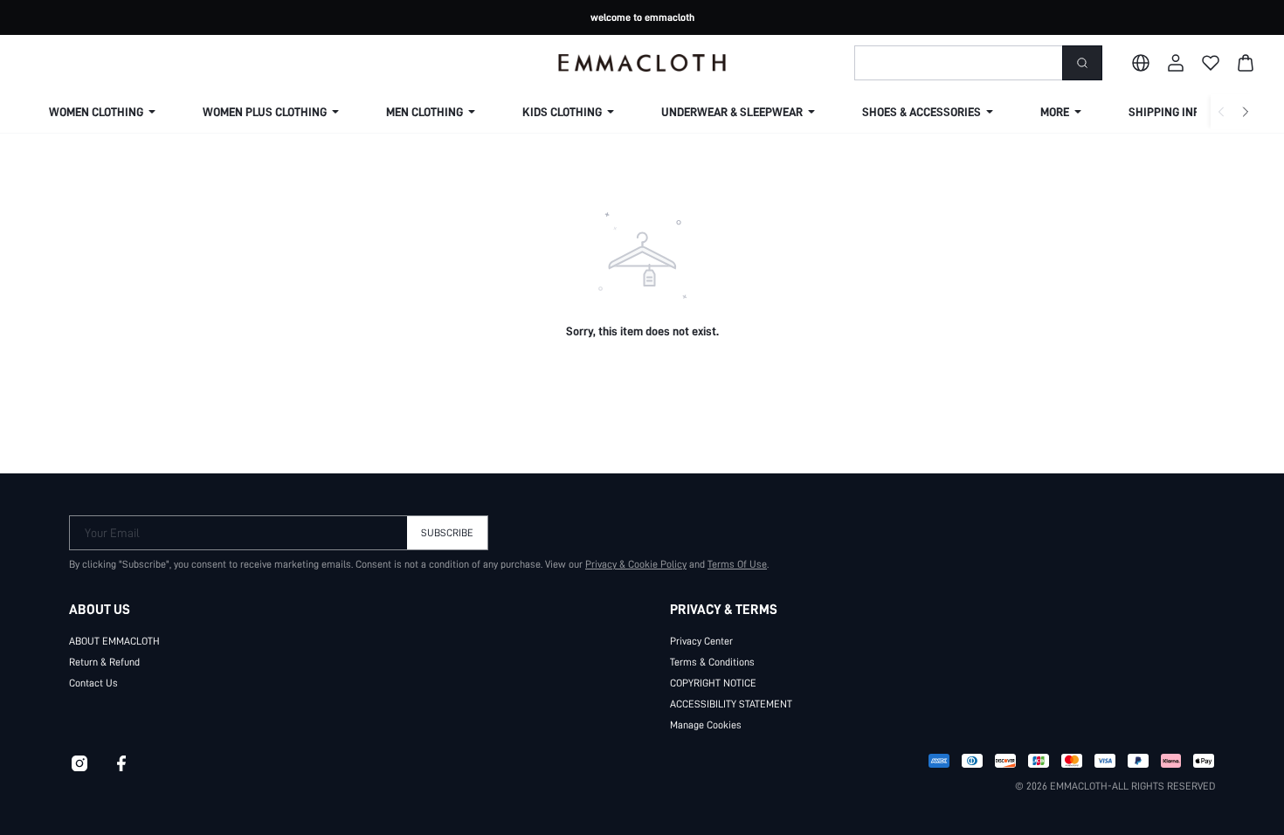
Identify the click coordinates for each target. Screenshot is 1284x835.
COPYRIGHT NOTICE (713, 683)
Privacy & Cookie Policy (636, 564)
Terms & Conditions (712, 662)
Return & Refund (104, 662)
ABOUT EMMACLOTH (114, 641)
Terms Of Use (737, 564)
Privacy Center (701, 641)
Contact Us (93, 683)
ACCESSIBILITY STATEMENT (731, 704)
